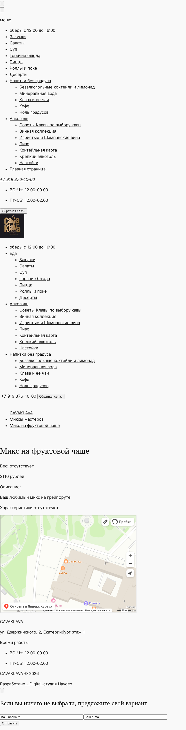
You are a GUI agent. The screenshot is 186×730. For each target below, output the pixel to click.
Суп (13, 49)
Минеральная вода (38, 93)
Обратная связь (13, 211)
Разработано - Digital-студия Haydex (36, 684)
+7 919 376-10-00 (17, 179)
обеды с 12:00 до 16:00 (32, 30)
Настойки (28, 162)
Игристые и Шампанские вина (49, 137)
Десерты (18, 74)
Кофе (24, 106)
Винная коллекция (37, 131)
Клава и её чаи (34, 99)
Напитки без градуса (30, 80)
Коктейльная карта (38, 150)
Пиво (24, 143)
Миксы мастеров (27, 419)
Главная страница (28, 169)
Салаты (17, 42)
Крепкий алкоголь (37, 156)
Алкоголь (19, 118)
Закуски (18, 36)
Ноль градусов (33, 112)
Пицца (16, 61)
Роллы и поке (23, 68)
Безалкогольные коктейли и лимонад (57, 87)
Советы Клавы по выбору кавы (50, 124)
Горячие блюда (25, 55)
